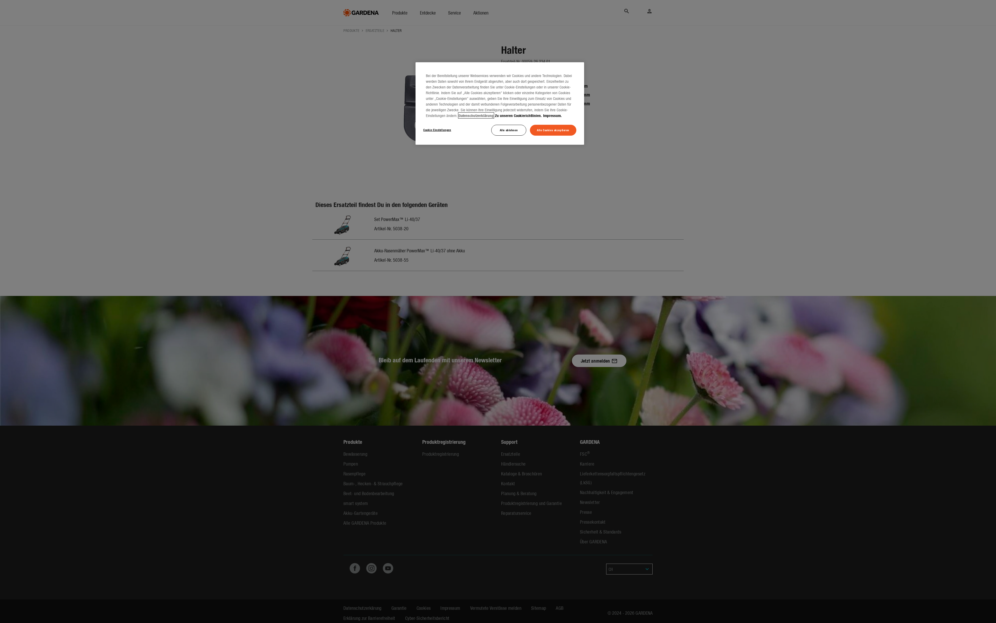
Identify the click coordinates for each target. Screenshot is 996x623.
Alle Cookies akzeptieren (553, 130)
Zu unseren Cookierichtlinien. (518, 115)
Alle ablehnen (509, 130)
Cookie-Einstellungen (437, 130)
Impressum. (552, 115)
